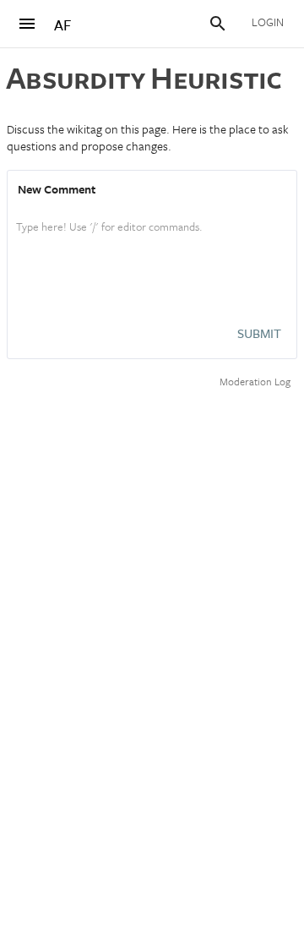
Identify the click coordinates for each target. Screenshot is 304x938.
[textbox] (152, 244)
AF (62, 25)
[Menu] (27, 23)
